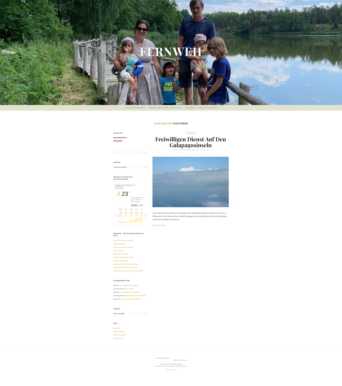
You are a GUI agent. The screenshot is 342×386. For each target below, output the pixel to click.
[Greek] (121, 137)
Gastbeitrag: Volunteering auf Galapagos (125, 264)
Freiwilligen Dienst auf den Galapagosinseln (190, 142)
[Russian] (117, 141)
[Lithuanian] (114, 141)
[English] (116, 137)
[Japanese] (126, 137)
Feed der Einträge (118, 331)
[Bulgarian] (114, 137)
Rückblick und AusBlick (120, 261)
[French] (117, 137)
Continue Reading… (159, 225)
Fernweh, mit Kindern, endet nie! (123, 247)
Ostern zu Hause (118, 250)
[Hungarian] (123, 137)
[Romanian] (116, 141)
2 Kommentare (205, 150)
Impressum (190, 108)
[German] (119, 137)
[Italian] (125, 137)
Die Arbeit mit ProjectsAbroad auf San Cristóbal (128, 271)
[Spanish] (119, 141)
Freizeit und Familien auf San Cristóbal (125, 267)
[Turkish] (121, 141)
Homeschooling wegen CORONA (123, 257)
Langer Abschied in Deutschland (123, 240)
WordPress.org (118, 338)
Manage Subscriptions (208, 108)
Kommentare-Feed (119, 335)
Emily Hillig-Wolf (193, 150)
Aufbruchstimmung (119, 244)
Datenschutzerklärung (135, 108)
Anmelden (116, 328)
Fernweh (171, 51)
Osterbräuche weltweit (120, 254)
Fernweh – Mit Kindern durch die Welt (165, 108)
